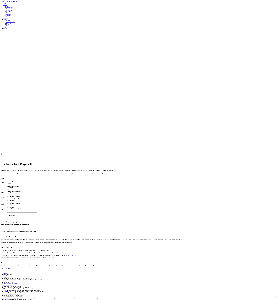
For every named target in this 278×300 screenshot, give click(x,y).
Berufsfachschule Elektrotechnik (10, 283)
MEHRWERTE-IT (8, 291)
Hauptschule (6, 277)
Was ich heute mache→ (6, 268)
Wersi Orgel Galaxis (8, 285)
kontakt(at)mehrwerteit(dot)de (72, 255)
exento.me (5, 299)
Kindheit (5, 273)
